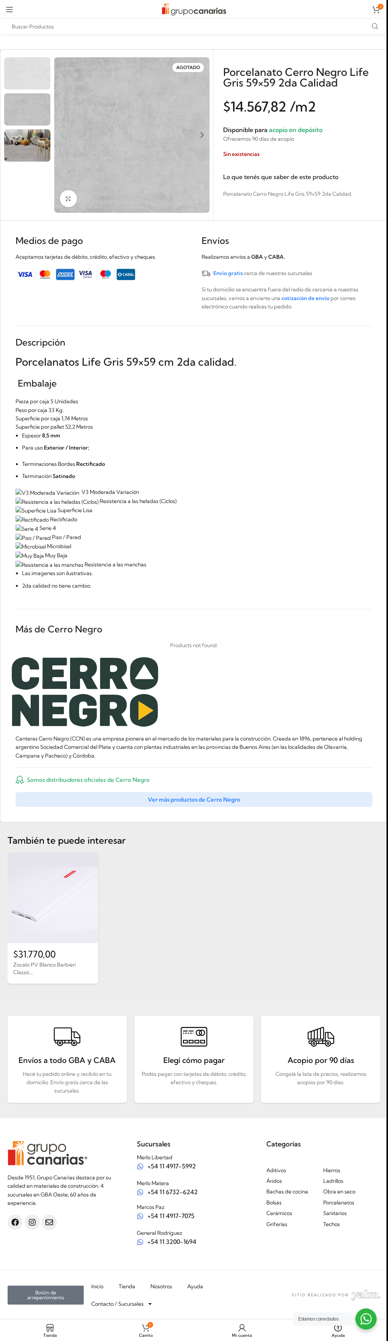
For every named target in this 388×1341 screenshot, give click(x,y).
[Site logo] (194, 8)
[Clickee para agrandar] (68, 198)
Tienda (127, 1286)
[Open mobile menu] (9, 9)
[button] (61, 135)
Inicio (97, 1286)
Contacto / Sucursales (117, 1303)
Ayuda (195, 1286)
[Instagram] (32, 1222)
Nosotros (161, 1286)
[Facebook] (15, 1222)
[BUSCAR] (374, 26)
